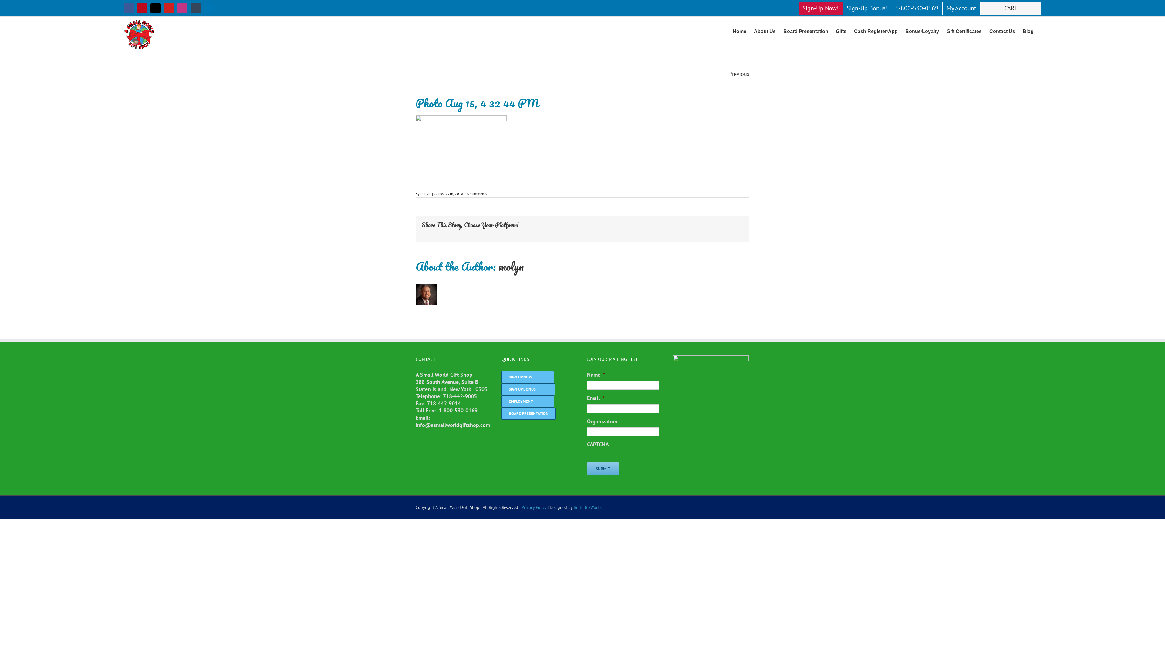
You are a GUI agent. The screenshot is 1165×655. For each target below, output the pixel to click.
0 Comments (477, 193)
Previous (739, 73)
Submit (603, 469)
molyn (425, 193)
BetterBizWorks (588, 507)
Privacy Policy (534, 507)
